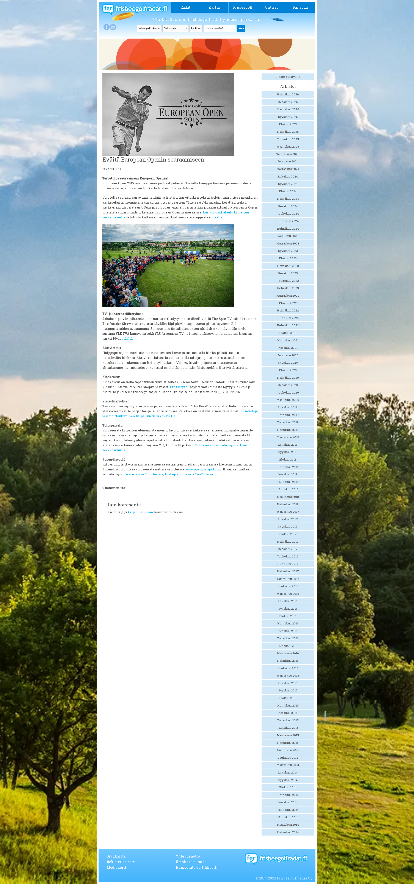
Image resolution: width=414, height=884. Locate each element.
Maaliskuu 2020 (288, 400)
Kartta (214, 7)
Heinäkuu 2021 (288, 340)
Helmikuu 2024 (288, 228)
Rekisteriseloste (121, 861)
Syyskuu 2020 (288, 362)
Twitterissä (154, 474)
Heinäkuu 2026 (288, 94)
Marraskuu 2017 (288, 512)
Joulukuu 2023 (288, 236)
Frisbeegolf (242, 7)
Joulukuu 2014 (288, 757)
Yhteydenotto (188, 856)
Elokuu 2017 (288, 534)
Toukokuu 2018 (288, 482)
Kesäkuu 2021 (288, 348)
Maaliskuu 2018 (288, 497)
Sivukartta (116, 856)
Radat (185, 7)
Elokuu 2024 (288, 191)
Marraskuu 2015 (288, 675)
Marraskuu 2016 (288, 594)
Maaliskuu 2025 (288, 146)
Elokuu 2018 (287, 459)
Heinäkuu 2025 (288, 132)
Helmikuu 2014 (288, 832)
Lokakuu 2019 (288, 407)
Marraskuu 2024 (287, 169)
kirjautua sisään (140, 512)
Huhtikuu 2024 (288, 221)
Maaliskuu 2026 (288, 109)
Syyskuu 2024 (288, 184)
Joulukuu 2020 (288, 355)
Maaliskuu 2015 (288, 735)
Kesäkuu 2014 (288, 802)
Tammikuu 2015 (288, 750)
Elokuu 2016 (287, 616)
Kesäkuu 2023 (288, 273)
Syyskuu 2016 (288, 608)
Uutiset (271, 7)
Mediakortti (117, 867)
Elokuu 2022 (288, 303)
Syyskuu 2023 (288, 251)
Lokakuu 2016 (288, 601)
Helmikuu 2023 (288, 288)
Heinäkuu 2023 (288, 266)
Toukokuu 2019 (288, 422)
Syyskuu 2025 (288, 117)
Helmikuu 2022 (288, 325)
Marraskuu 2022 (287, 295)
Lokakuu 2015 (288, 683)
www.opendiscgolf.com (203, 469)
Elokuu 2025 (288, 124)
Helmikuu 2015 (288, 743)
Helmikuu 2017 (288, 571)
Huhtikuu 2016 (288, 646)
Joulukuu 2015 (288, 668)
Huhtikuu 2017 (287, 564)
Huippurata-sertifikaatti (197, 867)
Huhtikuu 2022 (288, 318)
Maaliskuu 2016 (288, 653)
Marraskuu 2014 (288, 765)
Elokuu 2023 (288, 258)
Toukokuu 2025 (288, 139)
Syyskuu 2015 (288, 690)
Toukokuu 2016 (288, 638)
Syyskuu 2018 (288, 452)
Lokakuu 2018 (288, 445)
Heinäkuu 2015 (288, 705)
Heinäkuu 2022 (288, 310)
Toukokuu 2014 (288, 810)
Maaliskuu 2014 (288, 824)
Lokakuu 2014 (288, 772)
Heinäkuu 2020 (288, 378)
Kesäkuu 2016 (288, 631)
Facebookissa (134, 474)
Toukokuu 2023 (288, 281)
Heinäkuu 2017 (288, 541)
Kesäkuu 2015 (288, 713)
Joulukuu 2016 (288, 586)
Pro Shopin (179, 387)
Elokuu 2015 (287, 698)
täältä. (128, 338)
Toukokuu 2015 (288, 720)
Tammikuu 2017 (288, 579)
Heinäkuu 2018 (288, 467)
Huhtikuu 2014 (288, 817)
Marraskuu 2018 (288, 437)
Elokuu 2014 (287, 787)
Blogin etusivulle (288, 77)
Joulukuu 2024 (288, 161)
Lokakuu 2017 (288, 519)
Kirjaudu (300, 7)
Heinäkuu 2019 (288, 415)
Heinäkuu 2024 (288, 199)
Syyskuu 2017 (288, 526)
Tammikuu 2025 (287, 154)
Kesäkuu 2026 (288, 102)
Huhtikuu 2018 (288, 489)
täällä (218, 217)
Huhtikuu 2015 (288, 728)
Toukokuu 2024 (288, 213)
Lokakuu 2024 (288, 176)
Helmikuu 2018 (288, 504)
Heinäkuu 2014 (288, 795)
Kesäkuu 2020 (288, 385)
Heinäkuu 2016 (288, 623)
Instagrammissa (178, 474)
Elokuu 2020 (288, 370)
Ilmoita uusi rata (190, 861)
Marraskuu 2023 (287, 243)
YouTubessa (204, 474)
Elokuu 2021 (287, 333)
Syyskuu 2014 (288, 780)
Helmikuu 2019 (288, 430)
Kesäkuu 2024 (288, 206)
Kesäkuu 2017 (288, 549)
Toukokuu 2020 (288, 392)
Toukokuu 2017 (288, 556)
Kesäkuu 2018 (288, 474)
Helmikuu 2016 (288, 661)
